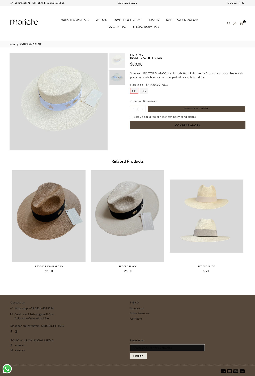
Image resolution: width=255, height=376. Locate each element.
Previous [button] (13, 102)
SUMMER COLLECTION (127, 19)
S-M (134, 90)
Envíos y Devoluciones (145, 101)
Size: (149, 84)
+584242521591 (21, 3)
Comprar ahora (187, 125)
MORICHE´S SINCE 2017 (75, 19)
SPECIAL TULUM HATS (146, 26)
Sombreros (137, 308)
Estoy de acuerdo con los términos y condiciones (165, 116)
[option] (59, 101)
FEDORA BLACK (128, 266)
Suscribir (138, 356)
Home (12, 44)
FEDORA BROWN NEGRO (49, 266)
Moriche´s (136, 54)
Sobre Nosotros (140, 313)
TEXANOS (153, 19)
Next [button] (104, 102)
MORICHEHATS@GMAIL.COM (50, 3)
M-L (144, 90)
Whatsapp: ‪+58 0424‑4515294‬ (34, 308)
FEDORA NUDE (206, 266)
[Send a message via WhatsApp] (7, 368)
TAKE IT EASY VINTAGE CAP (182, 19)
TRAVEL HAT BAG (116, 26)
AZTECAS (101, 19)
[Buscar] (229, 23)
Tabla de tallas (158, 84)
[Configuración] (235, 23)
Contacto (136, 318)
